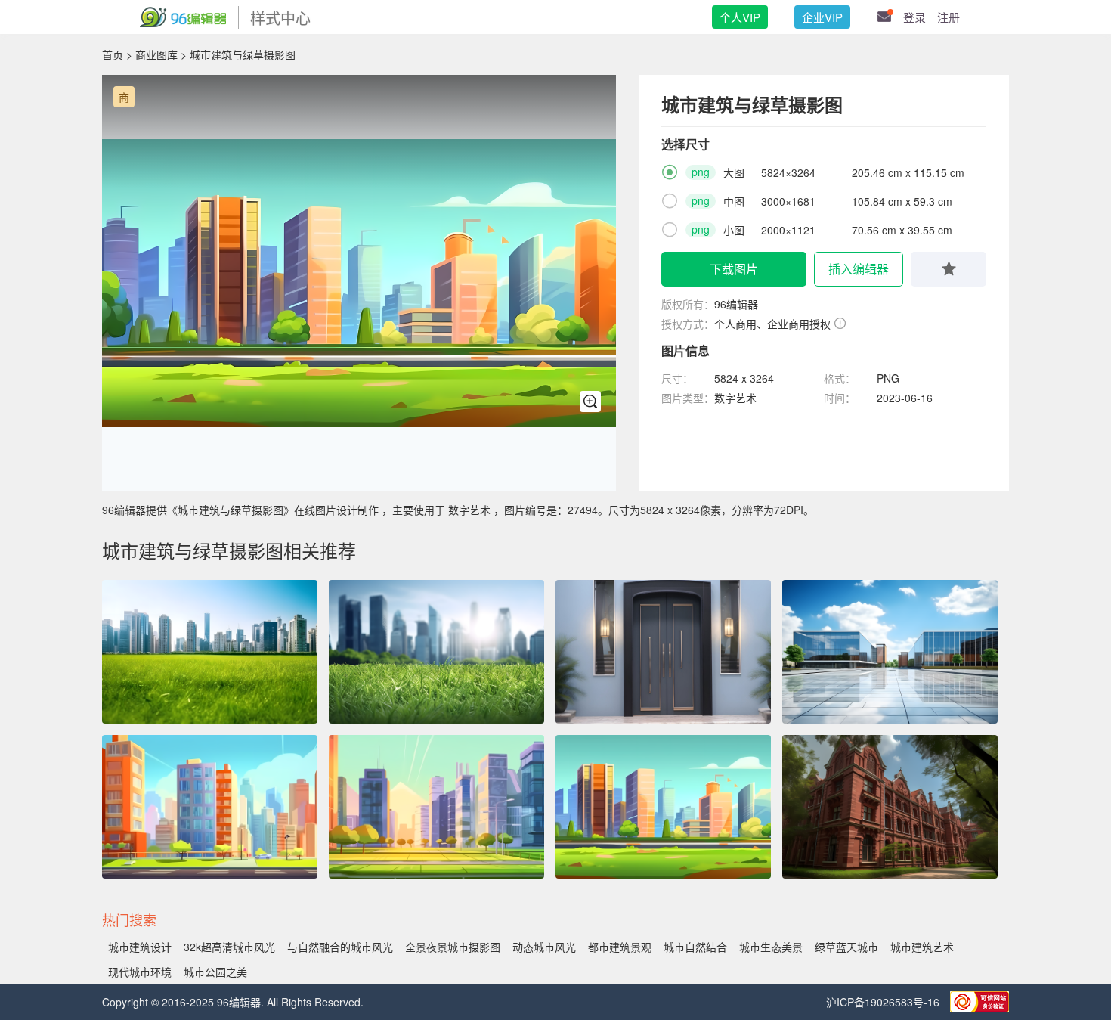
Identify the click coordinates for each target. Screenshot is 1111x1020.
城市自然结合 (695, 946)
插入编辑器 (858, 268)
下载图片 (734, 268)
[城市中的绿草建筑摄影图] (209, 807)
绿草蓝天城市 (846, 946)
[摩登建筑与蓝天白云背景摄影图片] (890, 652)
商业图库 (156, 54)
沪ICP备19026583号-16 (884, 1001)
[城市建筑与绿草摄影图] (663, 807)
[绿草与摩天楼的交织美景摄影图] (209, 652)
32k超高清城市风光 (229, 946)
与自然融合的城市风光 (340, 946)
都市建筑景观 (619, 946)
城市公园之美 (215, 971)
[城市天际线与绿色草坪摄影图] (436, 652)
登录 (914, 17)
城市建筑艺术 (922, 946)
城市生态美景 (771, 946)
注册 (948, 17)
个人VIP (740, 17)
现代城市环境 (140, 971)
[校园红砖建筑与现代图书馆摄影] (890, 807)
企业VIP (822, 17)
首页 (112, 54)
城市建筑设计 (140, 946)
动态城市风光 (544, 946)
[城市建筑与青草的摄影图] (436, 807)
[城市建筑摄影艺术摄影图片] (663, 652)
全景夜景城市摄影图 (452, 946)
